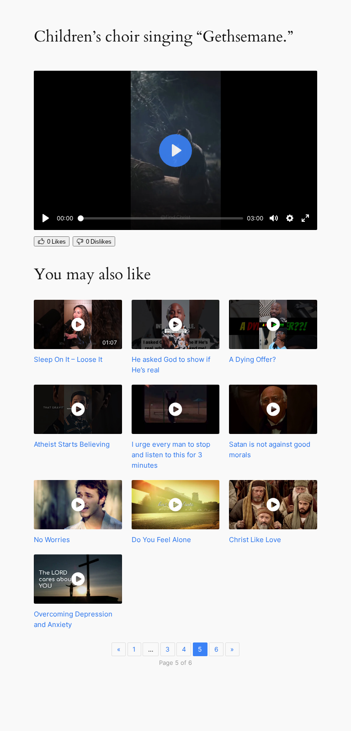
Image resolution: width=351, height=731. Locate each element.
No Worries (52, 539)
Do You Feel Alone (161, 539)
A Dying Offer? (252, 359)
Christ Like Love (255, 539)
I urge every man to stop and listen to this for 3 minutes (171, 455)
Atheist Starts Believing (72, 444)
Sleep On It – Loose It (68, 359)
